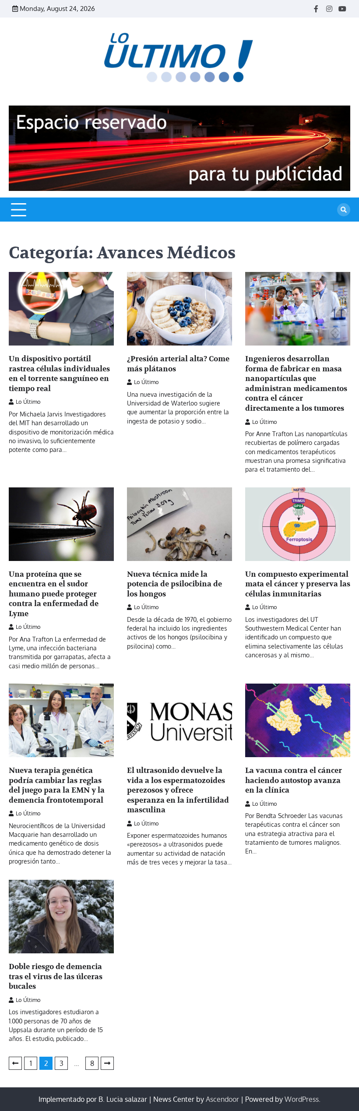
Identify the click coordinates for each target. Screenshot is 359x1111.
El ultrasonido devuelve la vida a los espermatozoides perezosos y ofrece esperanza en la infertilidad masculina (178, 790)
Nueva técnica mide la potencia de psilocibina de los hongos (174, 584)
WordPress (302, 1099)
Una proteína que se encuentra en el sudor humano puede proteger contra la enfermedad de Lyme (54, 594)
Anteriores (15, 1063)
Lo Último (28, 401)
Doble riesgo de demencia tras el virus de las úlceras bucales (55, 976)
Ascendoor (222, 1099)
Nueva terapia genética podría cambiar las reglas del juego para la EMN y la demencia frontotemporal (57, 785)
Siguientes (107, 1063)
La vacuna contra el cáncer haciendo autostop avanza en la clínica (293, 780)
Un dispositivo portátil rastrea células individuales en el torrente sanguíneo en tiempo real (59, 373)
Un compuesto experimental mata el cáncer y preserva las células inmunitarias (297, 584)
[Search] (343, 209)
